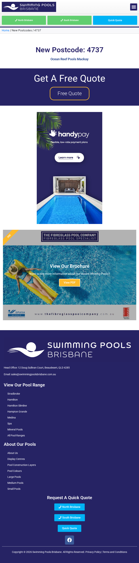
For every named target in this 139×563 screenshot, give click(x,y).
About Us (12, 453)
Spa (9, 423)
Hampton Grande (17, 411)
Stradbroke (13, 393)
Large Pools (14, 476)
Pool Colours (14, 470)
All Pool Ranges (16, 435)
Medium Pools (15, 482)
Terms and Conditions (115, 552)
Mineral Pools (15, 429)
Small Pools (13, 488)
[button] (133, 6)
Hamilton (12, 399)
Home (5, 30)
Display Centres (16, 459)
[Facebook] (69, 540)
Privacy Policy (93, 552)
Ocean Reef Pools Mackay (69, 59)
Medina (11, 417)
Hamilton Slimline (17, 405)
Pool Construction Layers (21, 464)
